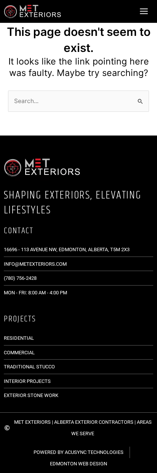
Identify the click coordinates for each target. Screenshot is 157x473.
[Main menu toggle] (144, 11)
